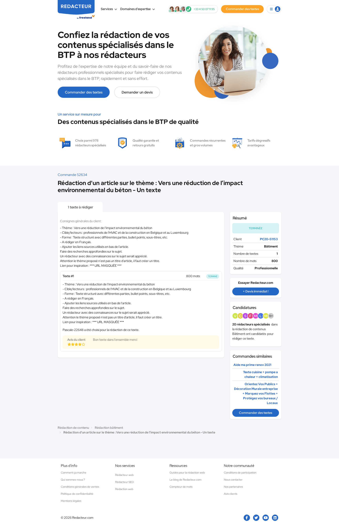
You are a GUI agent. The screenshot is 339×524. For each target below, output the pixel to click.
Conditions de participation (240, 472)
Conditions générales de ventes (80, 486)
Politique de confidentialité (77, 494)
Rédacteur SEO (124, 482)
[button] (274, 9)
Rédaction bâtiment (109, 428)
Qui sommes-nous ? (73, 479)
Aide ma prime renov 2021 (252, 365)
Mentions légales (71, 501)
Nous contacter (233, 479)
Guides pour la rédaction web (187, 472)
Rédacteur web (124, 475)
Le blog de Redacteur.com (185, 479)
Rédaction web (124, 489)
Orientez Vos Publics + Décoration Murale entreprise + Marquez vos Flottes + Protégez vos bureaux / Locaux (256, 393)
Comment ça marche (73, 472)
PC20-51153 (269, 239)
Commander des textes (83, 92)
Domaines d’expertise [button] (135, 9)
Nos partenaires (233, 486)
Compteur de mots (181, 486)
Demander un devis (137, 92)
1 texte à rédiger (80, 207)
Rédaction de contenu (73, 428)
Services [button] (107, 9)
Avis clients (230, 494)
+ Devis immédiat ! (255, 291)
